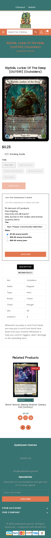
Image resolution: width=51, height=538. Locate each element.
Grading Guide (17, 154)
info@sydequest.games (25, 471)
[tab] (25, 266)
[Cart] (47, 32)
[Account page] (41, 32)
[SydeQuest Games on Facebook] (18, 3)
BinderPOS (40, 527)
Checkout (20, 7)
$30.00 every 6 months (21, 237)
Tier (7, 222)
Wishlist (31, 7)
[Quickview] (20, 417)
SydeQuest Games (25, 51)
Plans (7, 230)
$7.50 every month (19, 234)
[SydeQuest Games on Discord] (33, 3)
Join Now (26, 254)
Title (4, 159)
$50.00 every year (18, 240)
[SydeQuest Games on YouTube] (28, 3)
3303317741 (25, 458)
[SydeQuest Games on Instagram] (23, 3)
